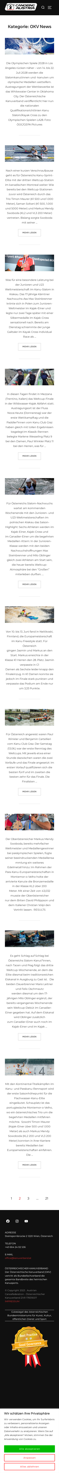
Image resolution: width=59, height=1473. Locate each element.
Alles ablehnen (29, 1466)
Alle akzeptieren (29, 1448)
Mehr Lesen (31, 232)
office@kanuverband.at (18, 1258)
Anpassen (29, 1457)
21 (46, 1198)
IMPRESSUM (12, 1301)
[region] (29, 1441)
